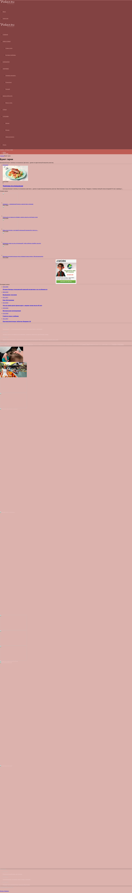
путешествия (85, 344)
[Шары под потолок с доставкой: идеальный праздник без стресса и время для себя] (10, 229)
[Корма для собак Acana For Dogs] (9, 661)
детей (7, 344)
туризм (114, 344)
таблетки (109, 344)
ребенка (92, 344)
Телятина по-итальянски (13, 186)
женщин (12, 344)
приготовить (54, 344)
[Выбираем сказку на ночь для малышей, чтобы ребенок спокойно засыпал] (10, 242)
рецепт (97, 344)
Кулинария (6, 62)
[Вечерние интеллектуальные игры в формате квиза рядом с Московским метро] (10, 255)
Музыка (7, 130)
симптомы (105, 344)
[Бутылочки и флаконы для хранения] (13, 392)
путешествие (69, 344)
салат (100, 344)
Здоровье (6, 68)
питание (44, 344)
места (30, 344)
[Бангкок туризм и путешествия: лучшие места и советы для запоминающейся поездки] (13, 376)
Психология (9, 82)
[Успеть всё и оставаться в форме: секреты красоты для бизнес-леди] (10, 216)
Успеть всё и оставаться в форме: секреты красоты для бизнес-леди (20, 217)
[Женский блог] (7, 3)
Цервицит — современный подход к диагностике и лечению (18, 204)
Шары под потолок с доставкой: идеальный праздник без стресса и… (20, 230)
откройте (40, 344)
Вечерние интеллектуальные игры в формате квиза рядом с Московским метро (23, 256)
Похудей (8, 89)
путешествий (76, 344)
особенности (35, 344)
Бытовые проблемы (11, 55)
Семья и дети (9, 48)
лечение (17, 344)
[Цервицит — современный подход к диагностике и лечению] (10, 202)
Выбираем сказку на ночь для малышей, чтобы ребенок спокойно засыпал (22, 243)
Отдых (5, 109)
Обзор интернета (10, 137)
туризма (120, 344)
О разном (5, 116)
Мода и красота (7, 96)
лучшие (24, 344)
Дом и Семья (7, 41)
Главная (2, 156)
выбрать (2, 344)
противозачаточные (60, 344)
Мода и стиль (9, 102)
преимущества (49, 344)
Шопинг (7, 123)
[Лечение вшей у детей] (11, 361)
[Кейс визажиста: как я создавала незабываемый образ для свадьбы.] (13, 645)
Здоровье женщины (11, 75)
